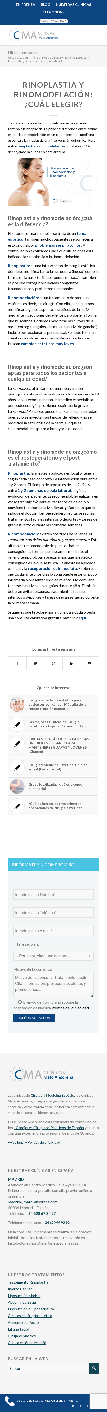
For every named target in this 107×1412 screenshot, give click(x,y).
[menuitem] (25, 4)
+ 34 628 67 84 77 (40, 1213)
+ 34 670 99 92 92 (56, 1222)
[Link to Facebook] (80, 1406)
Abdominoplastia (22, 1302)
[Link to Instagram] (88, 1406)
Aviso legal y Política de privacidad (34, 1142)
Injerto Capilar (20, 1289)
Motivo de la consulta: (32, 969)
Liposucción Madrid (24, 1295)
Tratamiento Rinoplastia (28, 1282)
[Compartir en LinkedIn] (72, 663)
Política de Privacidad (70, 1007)
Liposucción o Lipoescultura (31, 1309)
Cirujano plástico (22, 1336)
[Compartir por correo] (90, 663)
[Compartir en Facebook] (17, 663)
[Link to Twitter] (73, 1406)
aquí (82, 617)
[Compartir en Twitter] (36, 663)
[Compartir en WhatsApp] (54, 663)
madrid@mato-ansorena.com (33, 1201)
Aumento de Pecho (23, 1322)
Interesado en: (26, 944)
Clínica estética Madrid (27, 1342)
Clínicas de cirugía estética (30, 1315)
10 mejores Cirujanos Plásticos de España (49, 1127)
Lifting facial (18, 1329)
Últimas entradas (22, 52)
